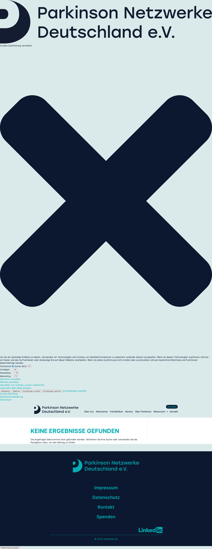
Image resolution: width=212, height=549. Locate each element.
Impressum (5, 399)
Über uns (89, 412)
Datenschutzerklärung (11, 396)
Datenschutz (106, 497)
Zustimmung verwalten (10, 548)
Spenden (172, 406)
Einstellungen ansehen (31, 391)
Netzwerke (102, 412)
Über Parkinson (143, 412)
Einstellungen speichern (52, 391)
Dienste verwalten (9, 382)
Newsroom (159, 412)
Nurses (129, 412)
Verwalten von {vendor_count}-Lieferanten (22, 385)
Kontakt (174, 412)
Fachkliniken (116, 412)
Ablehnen (16, 391)
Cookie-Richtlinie (9, 394)
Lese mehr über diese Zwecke (15, 388)
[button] (106, 201)
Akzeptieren (5, 391)
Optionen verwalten (10, 379)
